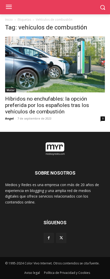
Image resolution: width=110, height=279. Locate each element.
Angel (9, 118)
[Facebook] (49, 238)
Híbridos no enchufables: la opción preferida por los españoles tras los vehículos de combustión (47, 105)
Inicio (9, 19)
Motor (11, 90)
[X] (61, 238)
